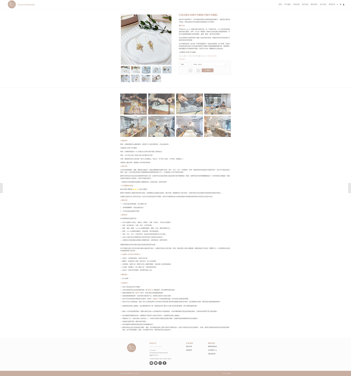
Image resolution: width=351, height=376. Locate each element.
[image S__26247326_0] (218, 105)
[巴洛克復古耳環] (146, 69)
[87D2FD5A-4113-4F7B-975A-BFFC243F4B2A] (136, 69)
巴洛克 (202, 56)
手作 (205, 56)
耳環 (212, 56)
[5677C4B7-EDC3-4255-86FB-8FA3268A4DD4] (146, 40)
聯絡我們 (189, 350)
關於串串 (189, 346)
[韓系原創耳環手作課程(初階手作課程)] (349, 188)
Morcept (229, 373)
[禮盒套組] (146, 78)
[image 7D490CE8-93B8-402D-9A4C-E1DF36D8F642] (190, 127)
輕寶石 (215, 56)
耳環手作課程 (195, 56)
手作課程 (189, 56)
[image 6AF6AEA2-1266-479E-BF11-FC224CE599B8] (218, 127)
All (186, 56)
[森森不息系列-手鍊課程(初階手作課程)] (1, 188)
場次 (182, 64)
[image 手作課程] (134, 105)
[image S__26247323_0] (134, 127)
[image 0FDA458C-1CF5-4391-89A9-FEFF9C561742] (162, 127)
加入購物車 (207, 70)
